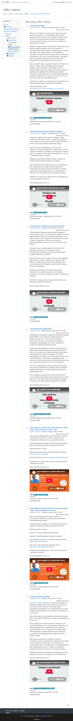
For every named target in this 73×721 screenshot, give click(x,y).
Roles (40, 212)
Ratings (41, 317)
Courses (8, 33)
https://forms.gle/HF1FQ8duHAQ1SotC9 (55, 457)
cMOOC (41, 494)
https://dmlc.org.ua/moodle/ (39, 454)
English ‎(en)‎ (26, 2)
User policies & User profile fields (40, 329)
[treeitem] (11, 40)
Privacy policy (41, 717)
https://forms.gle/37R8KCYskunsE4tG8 (42, 547)
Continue (36, 719)
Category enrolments (36, 603)
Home (5, 14)
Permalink (33, 119)
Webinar (36, 117)
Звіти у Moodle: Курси (37, 25)
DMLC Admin (18, 14)
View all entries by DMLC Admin (40, 14)
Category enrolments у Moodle (40, 596)
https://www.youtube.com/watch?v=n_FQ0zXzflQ (47, 88)
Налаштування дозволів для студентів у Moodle (46, 131)
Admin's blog (16, 2)
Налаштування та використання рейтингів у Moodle (47, 226)
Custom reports (43, 117)
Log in (69, 2)
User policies (42, 414)
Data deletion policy (33, 717)
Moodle (50, 117)
